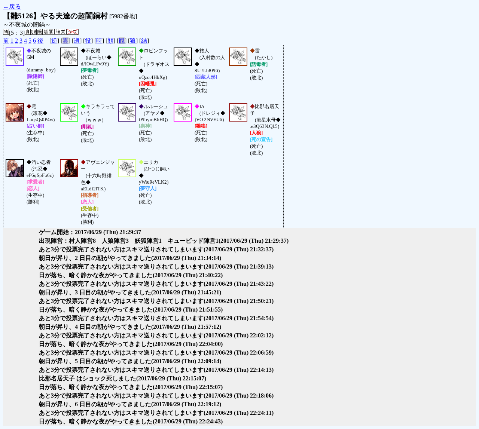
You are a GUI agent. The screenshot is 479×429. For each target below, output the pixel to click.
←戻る (12, 6)
